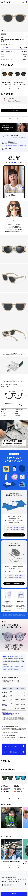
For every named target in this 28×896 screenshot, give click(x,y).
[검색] (20, 2)
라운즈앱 (2, 879)
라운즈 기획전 (5, 805)
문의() (17, 118)
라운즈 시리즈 (5, 836)
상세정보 (3, 118)
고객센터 (2, 877)
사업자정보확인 (4, 881)
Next (26, 18)
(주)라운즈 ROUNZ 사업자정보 (13, 881)
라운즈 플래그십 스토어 (7, 873)
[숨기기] (26, 761)
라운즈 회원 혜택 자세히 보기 (14, 110)
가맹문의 (24, 879)
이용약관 (14, 877)
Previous (1, 18)
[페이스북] (5, 885)
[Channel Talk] (25, 884)
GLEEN (3, 37)
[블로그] (10, 885)
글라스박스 (20, 879)
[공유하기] (26, 37)
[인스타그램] (8, 885)
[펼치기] (14, 891)
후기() (10, 118)
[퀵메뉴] (2, 2)
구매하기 (14, 894)
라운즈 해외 (8, 879)
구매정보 (24, 118)
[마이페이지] (23, 2)
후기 (9, 44)
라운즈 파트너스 (14, 879)
